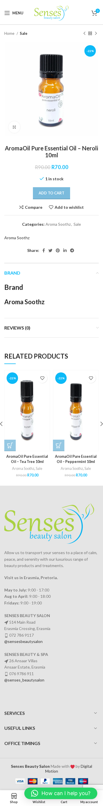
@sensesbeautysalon (23, 641)
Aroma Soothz (58, 224)
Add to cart (51, 193)
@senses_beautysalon (24, 679)
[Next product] (96, 34)
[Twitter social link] (50, 250)
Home (9, 33)
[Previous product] (84, 34)
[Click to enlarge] (14, 127)
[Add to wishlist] (42, 378)
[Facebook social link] (44, 250)
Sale (23, 33)
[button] (10, 445)
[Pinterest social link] (58, 250)
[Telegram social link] (72, 250)
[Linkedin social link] (65, 250)
